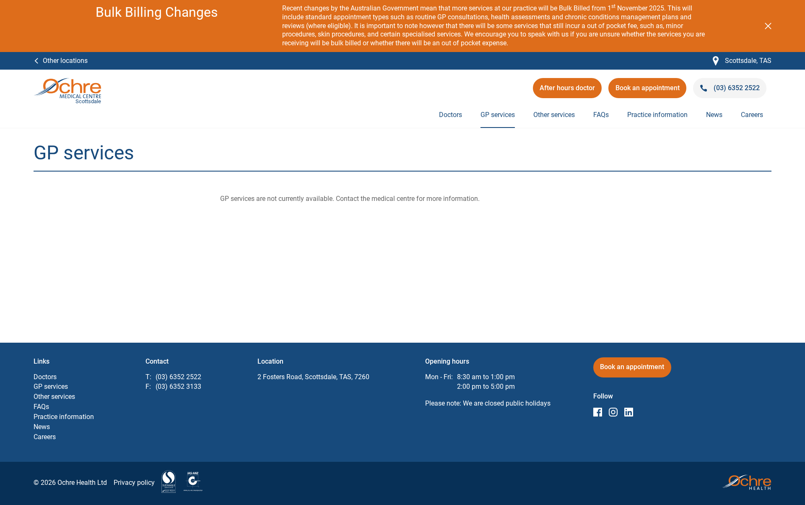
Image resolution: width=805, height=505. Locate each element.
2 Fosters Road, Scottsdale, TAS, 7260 (313, 377)
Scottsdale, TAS (742, 61)
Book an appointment (648, 91)
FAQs (601, 115)
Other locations (65, 61)
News (714, 115)
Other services (554, 115)
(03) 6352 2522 (178, 377)
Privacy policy (134, 483)
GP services (497, 115)
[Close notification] (768, 26)
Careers (752, 115)
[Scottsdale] (67, 82)
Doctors (450, 115)
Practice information (657, 115)
